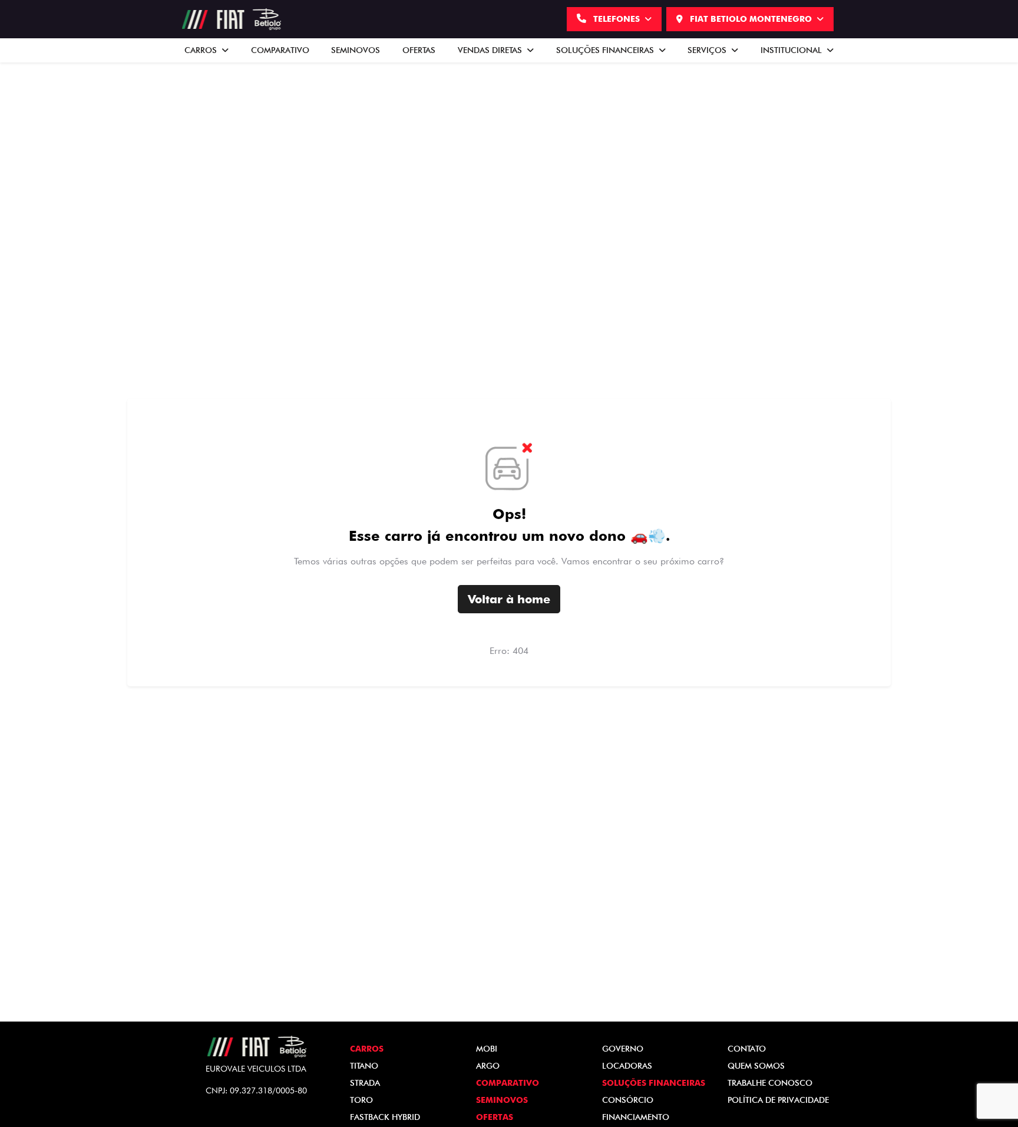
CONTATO (747, 1048)
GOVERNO (622, 1048)
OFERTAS (418, 50)
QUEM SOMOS (756, 1065)
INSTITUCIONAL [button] (792, 50)
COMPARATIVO (280, 50)
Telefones (616, 19)
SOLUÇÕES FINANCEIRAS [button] (606, 50)
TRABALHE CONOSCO (770, 1083)
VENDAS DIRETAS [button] (491, 50)
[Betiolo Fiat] (232, 19)
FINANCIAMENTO (635, 1117)
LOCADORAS (627, 1065)
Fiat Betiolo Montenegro (751, 19)
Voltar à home (509, 599)
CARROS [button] (201, 50)
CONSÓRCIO (627, 1100)
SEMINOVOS (355, 50)
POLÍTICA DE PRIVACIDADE (778, 1100)
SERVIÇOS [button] (708, 50)
